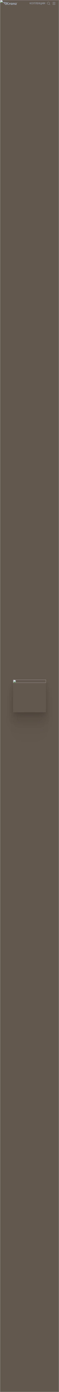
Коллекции (37, 3)
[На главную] (10, 3)
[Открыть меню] (54, 3)
